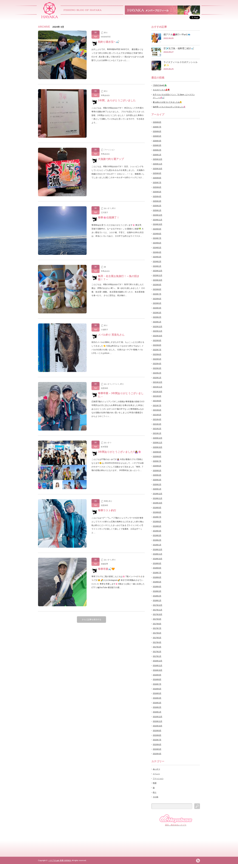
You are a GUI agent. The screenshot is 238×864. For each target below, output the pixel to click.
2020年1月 (157, 489)
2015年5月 (157, 749)
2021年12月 (157, 382)
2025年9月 (157, 173)
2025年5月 (157, 192)
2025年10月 (157, 169)
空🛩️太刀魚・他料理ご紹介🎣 (179, 48)
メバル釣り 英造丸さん (111, 334)
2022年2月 (157, 373)
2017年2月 (157, 652)
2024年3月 (157, 257)
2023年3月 (157, 313)
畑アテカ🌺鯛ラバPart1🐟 (177, 34)
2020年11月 (157, 442)
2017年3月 (157, 647)
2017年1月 (157, 656)
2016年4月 (157, 698)
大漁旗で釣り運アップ (111, 159)
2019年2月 (157, 540)
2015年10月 (157, 726)
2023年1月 (157, 322)
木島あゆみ (105, 95)
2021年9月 (157, 396)
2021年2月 (157, 429)
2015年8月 (157, 735)
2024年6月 (157, 243)
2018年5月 (157, 582)
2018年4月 (157, 586)
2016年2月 (157, 707)
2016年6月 (157, 689)
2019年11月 (157, 498)
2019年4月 (157, 531)
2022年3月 (157, 368)
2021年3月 (157, 424)
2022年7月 (157, 350)
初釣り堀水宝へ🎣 (108, 41)
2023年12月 (157, 271)
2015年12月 (157, 717)
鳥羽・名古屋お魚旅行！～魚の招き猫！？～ (118, 278)
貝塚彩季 (104, 564)
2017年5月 (157, 638)
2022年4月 (157, 364)
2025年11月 (157, 164)
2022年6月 (157, 354)
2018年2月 (157, 596)
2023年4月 (157, 308)
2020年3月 (157, 480)
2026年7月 (157, 127)
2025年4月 (157, 196)
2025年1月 (157, 210)
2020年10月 (157, 447)
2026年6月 (157, 131)
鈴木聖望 (104, 447)
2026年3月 (157, 145)
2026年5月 (157, 136)
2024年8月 (157, 234)
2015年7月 (157, 740)
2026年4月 (157, 141)
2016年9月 (157, 675)
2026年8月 (157, 122)
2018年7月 (157, 573)
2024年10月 (157, 224)
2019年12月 (157, 494)
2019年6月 (157, 521)
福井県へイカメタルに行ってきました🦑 (169, 107)
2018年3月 (157, 591)
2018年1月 (157, 600)
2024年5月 (157, 248)
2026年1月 (157, 155)
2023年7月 (157, 294)
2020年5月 (157, 470)
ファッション (109, 150)
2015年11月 (157, 721)
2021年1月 (157, 433)
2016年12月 (157, 661)
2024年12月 (157, 215)
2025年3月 (157, 201)
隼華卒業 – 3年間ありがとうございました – (121, 395)
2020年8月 (157, 456)
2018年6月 (157, 577)
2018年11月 (157, 554)
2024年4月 (157, 252)
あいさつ (107, 208)
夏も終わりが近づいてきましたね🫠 (167, 102)
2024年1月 (157, 266)
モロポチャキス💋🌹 (161, 90)
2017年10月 (157, 614)
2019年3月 (157, 535)
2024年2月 (157, 261)
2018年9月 (157, 563)
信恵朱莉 (104, 388)
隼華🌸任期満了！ (108, 217)
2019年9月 (157, 508)
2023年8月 (157, 289)
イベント (115, 384)
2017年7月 (157, 628)
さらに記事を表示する (91, 619)
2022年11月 (157, 331)
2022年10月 (157, 336)
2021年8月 (157, 401)
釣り (106, 32)
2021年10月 (157, 392)
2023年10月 (157, 280)
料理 (106, 501)
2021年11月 (157, 387)
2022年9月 (157, 340)
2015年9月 (157, 730)
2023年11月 (157, 275)
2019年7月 (157, 517)
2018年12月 (157, 549)
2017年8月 (157, 624)
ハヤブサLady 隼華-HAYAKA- (59, 860)
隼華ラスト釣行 (107, 510)
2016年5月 (157, 693)
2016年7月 (157, 684)
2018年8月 (157, 568)
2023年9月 (157, 285)
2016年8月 (157, 679)
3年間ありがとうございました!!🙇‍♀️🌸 (119, 451)
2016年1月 (157, 712)
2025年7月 (157, 182)
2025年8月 (157, 178)
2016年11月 (157, 665)
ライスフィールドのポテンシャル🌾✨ (181, 63)
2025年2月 (157, 206)
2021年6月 (157, 410)
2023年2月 (157, 317)
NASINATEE (106, 37)
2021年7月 (157, 405)
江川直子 (104, 212)
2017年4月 (157, 642)
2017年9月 (157, 619)
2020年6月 (157, 466)
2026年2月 (157, 150)
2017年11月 (157, 610)
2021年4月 (157, 419)
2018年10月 (157, 559)
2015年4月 (157, 754)
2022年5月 (157, 359)
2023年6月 (157, 299)
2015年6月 (157, 744)
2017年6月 (157, 633)
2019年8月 (157, 512)
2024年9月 (157, 229)
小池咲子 (104, 330)
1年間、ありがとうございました (117, 100)
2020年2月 (157, 484)
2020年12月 (157, 438)
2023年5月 (157, 303)
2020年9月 (157, 452)
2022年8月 (157, 345)
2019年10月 (157, 503)
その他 (155, 797)
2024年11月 (157, 220)
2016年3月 (157, 703)
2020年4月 (157, 475)
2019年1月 (157, 545)
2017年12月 (157, 605)
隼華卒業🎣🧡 (106, 569)
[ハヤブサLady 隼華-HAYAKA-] (49, 17)
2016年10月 (157, 670)
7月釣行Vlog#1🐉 (160, 85)
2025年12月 (157, 159)
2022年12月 (157, 326)
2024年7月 (157, 238)
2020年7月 (157, 461)
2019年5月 (157, 526)
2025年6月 (157, 187)
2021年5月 (157, 415)
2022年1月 (157, 378)
